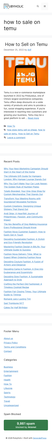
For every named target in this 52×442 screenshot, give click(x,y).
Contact (8, 351)
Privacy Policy (11, 342)
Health (7, 380)
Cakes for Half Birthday (16, 307)
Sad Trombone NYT (14, 303)
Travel (7, 401)
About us (8, 338)
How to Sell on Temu (25, 44)
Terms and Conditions (15, 347)
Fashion (8, 375)
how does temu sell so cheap (22, 130)
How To (11, 126)
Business (8, 367)
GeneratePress (39, 438)
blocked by (26, 425)
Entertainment (11, 371)
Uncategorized (11, 405)
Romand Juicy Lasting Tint (17, 299)
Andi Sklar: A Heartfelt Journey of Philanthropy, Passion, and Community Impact (23, 216)
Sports (7, 392)
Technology (9, 397)
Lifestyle (8, 388)
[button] (37, 6)
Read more (33, 118)
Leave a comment (16, 137)
